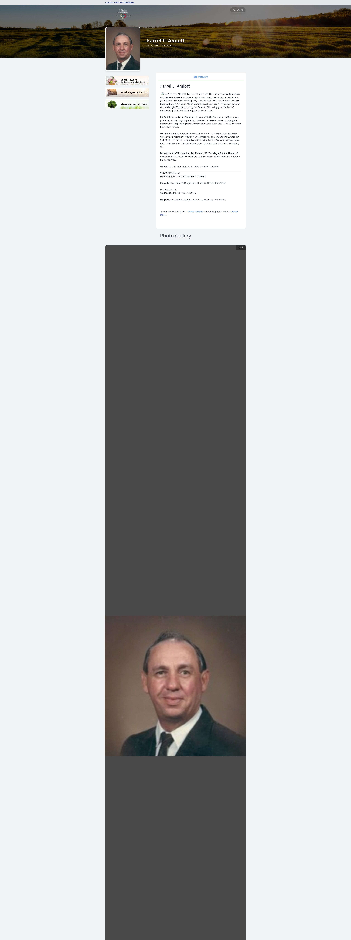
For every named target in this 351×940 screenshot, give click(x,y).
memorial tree (195, 211)
